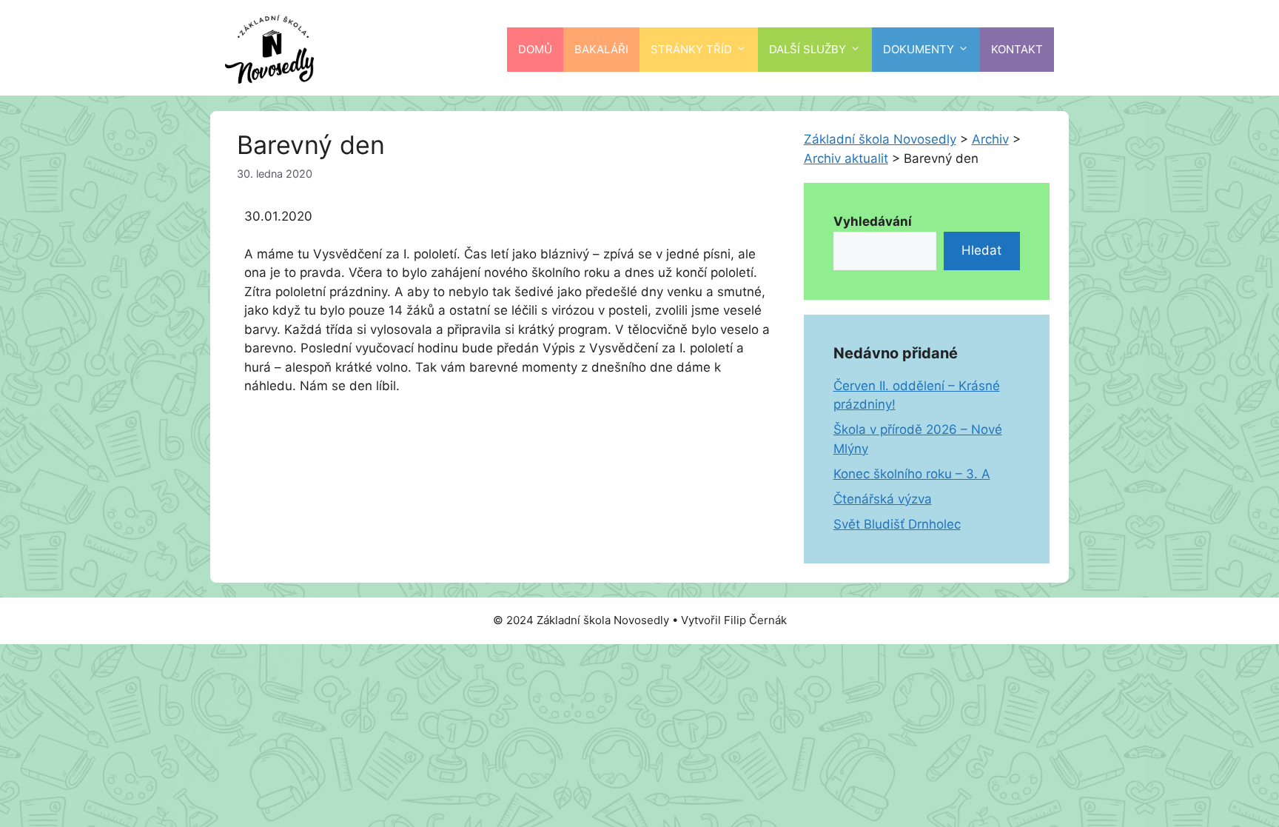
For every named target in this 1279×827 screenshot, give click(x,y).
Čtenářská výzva (882, 499)
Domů (535, 49)
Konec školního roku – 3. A (911, 473)
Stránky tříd (691, 49)
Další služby (807, 49)
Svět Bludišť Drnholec (897, 524)
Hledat (981, 250)
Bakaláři (601, 49)
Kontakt (1017, 49)
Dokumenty (918, 49)
